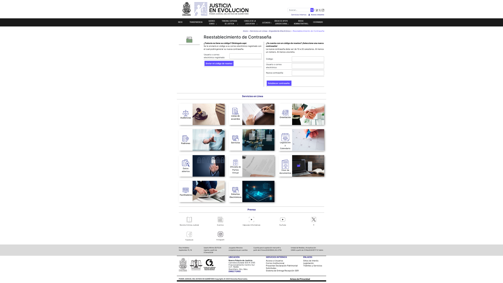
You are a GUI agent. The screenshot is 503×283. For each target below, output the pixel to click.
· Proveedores (199, 142)
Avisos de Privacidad (300, 279)
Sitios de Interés (310, 260)
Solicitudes (271, 268)
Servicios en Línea (259, 31)
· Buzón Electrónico (251, 131)
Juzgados (266, 23)
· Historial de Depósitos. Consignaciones (253, 139)
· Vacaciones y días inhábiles (305, 135)
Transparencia (196, 22)
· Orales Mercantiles (202, 109)
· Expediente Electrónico (253, 135)
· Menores (248, 114)
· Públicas (248, 120)
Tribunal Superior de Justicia (229, 22)
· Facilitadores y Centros (204, 146)
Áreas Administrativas (301, 22)
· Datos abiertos (200, 157)
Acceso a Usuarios (274, 260)
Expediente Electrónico (280, 31)
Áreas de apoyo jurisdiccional (281, 22)
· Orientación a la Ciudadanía (306, 105)
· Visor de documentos (302, 157)
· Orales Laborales (201, 105)
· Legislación (298, 131)
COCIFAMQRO (318, 22)
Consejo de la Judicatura (250, 22)
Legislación (308, 263)
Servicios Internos (298, 14)
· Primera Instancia (252, 108)
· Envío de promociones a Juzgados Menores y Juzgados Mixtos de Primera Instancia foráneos (257, 161)
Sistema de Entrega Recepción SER (282, 270)
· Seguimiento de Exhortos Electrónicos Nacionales (254, 183)
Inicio (180, 22)
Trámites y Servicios (312, 265)
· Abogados (198, 131)
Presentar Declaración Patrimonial (282, 265)
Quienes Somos (212, 22)
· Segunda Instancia (253, 111)
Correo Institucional (275, 263)
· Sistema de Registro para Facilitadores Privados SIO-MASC (206, 185)
